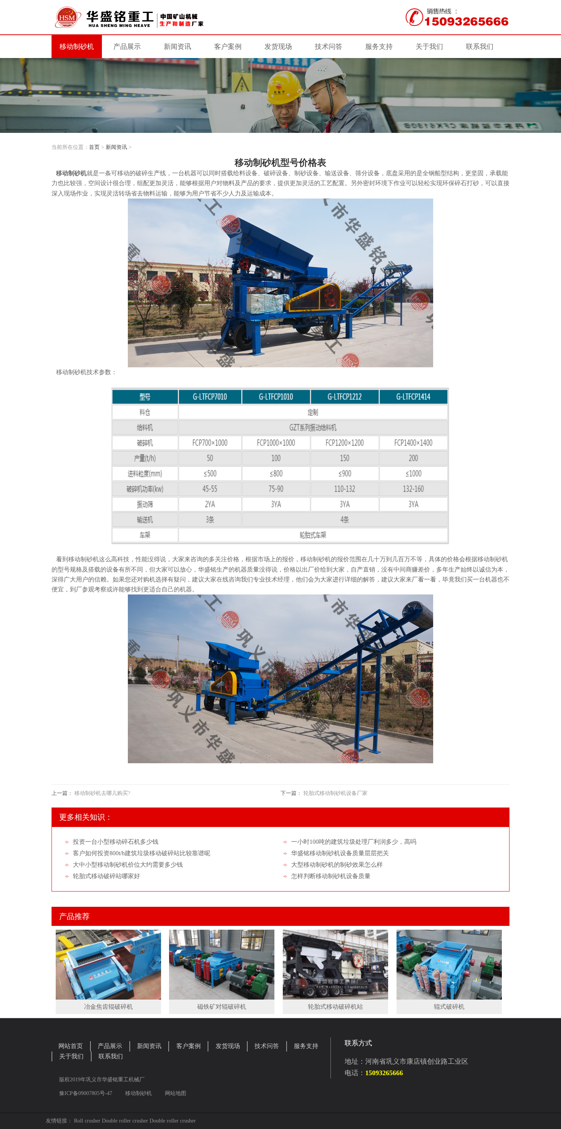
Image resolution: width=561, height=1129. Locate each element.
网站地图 (175, 1093)
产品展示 (110, 1046)
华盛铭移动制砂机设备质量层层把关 (340, 853)
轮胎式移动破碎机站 (335, 1006)
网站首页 (70, 1046)
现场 (278, 46)
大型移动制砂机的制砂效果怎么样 (337, 864)
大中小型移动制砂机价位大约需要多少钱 (128, 864)
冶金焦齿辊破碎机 (108, 1006)
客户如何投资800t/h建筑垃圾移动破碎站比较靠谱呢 (141, 853)
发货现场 (228, 1046)
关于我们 (71, 1056)
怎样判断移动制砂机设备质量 (331, 876)
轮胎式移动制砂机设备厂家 (335, 793)
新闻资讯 (116, 147)
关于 (429, 46)
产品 (127, 46)
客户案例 (188, 1046)
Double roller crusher (125, 1121)
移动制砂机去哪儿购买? (102, 793)
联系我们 (110, 1056)
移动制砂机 (77, 46)
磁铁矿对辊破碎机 (221, 1006)
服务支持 (306, 1046)
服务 (379, 46)
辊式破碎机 (449, 1006)
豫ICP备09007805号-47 (86, 1093)
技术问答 (328, 46)
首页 (94, 147)
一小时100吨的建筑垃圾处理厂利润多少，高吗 (353, 841)
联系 (479, 46)
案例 (228, 46)
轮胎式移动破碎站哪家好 (106, 876)
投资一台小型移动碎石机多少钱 (115, 841)
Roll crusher (87, 1121)
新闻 (177, 46)
